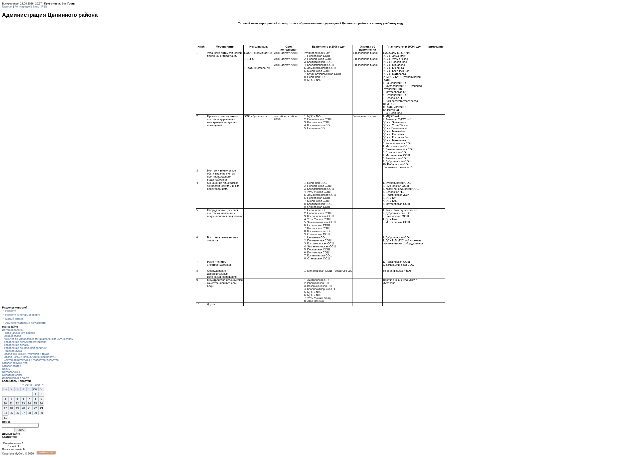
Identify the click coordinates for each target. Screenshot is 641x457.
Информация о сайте (15, 377)
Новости (10, 310)
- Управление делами (15, 344)
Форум (6, 368)
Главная (7, 6)
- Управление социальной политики (24, 347)
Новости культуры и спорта (22, 314)
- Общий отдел (11, 335)
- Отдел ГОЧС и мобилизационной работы (29, 356)
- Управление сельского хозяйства (24, 341)
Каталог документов (15, 362)
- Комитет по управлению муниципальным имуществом (37, 338)
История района (12, 329)
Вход (36, 6)
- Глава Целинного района (18, 332)
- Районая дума (12, 350)
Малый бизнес (14, 318)
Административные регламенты (25, 322)
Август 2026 (33, 384)
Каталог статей (11, 365)
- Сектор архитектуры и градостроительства (30, 359)
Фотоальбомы (11, 371)
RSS (44, 6)
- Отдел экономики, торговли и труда (25, 353)
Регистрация (23, 6)
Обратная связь (12, 374)
